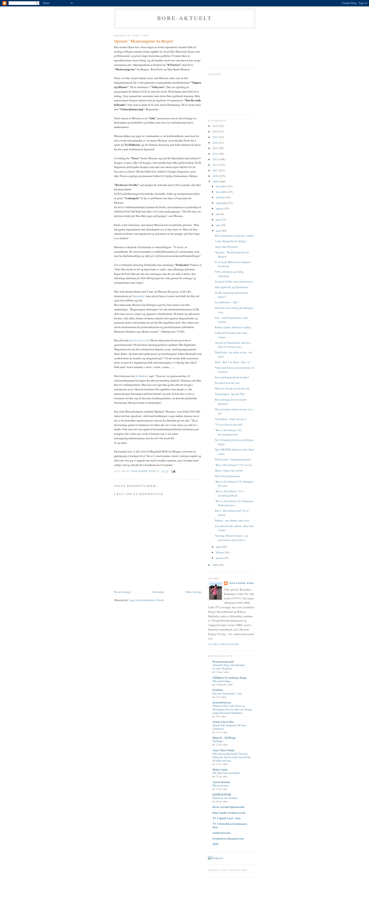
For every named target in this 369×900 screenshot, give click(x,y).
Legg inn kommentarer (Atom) (146, 600)
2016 (215, 142)
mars (219, 547)
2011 (215, 170)
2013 (215, 159)
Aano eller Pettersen (226, 247)
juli (218, 214)
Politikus (217, 690)
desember (221, 186)
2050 (215, 844)
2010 (215, 176)
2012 (215, 165)
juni (218, 219)
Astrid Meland (221, 782)
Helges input (219, 769)
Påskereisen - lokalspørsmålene (233, 459)
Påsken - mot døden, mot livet (232, 520)
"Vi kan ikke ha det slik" (229, 424)
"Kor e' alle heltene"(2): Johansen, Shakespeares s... (234, 503)
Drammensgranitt (223, 661)
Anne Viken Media (223, 750)
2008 (215, 565)
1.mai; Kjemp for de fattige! (230, 241)
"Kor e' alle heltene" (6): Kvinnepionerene (228, 432)
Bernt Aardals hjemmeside (228, 807)
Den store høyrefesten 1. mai (227, 693)
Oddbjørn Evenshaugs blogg (229, 677)
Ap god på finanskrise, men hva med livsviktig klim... (233, 345)
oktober (221, 197)
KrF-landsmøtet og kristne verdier (234, 235)
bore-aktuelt (184, 18)
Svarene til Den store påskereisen (234, 281)
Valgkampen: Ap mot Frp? (230, 394)
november (222, 192)
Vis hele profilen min (223, 644)
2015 (215, 148)
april (219, 231)
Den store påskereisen (227, 476)
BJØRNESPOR (221, 794)
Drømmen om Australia (224, 798)
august (220, 208)
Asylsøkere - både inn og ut (230, 419)
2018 (215, 131)
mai (218, 225)
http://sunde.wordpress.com (228, 812)
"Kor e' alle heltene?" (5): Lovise (233, 465)
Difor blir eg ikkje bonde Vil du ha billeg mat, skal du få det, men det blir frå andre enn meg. (231, 757)
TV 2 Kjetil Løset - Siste (226, 818)
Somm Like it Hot (223, 722)
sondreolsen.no (221, 833)
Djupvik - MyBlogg (224, 737)
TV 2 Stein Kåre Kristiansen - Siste (230, 825)
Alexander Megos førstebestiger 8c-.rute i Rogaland (228, 666)
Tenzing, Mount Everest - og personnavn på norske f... (231, 538)
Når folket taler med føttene (226, 773)
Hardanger (217, 741)
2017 (215, 137)
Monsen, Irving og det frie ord (232, 388)
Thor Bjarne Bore (241, 583)
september (222, 203)
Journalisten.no (221, 702)
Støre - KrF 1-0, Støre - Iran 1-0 (232, 362)
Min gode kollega (221, 681)
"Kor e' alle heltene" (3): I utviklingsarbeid (229, 493)
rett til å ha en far (139, 340)
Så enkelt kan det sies (227, 383)
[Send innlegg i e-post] (173, 471)
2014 (215, 154)
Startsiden (158, 592)
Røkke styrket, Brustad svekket (233, 327)
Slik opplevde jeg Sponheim (231, 287)
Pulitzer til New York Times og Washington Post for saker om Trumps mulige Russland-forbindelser (232, 709)
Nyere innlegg (122, 592)
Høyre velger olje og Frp (229, 470)
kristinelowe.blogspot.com (228, 838)
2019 (215, 126)
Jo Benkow (142, 376)
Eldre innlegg (194, 592)
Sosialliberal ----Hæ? (227, 302)
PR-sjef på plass (220, 785)
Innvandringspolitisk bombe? (232, 377)
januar (220, 558)
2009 (215, 181)
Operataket (138, 296)
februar (220, 552)
